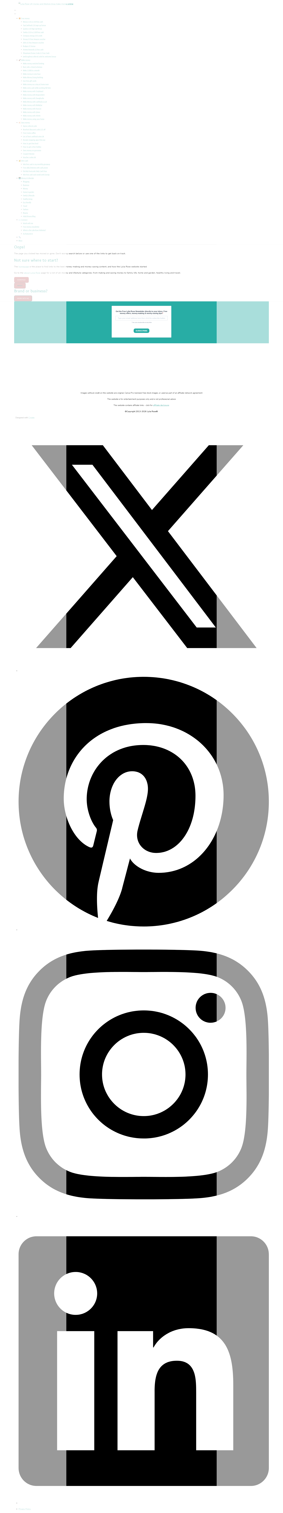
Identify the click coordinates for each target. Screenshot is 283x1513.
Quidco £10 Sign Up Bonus (32, 29)
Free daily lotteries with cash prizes (35, 168)
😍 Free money (24, 18)
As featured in (28, 234)
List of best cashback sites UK (33, 136)
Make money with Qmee (31, 112)
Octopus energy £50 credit (32, 36)
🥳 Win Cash (23, 161)
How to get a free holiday (32, 147)
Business (26, 185)
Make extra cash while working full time (37, 88)
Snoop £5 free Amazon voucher (34, 39)
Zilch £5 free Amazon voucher (33, 43)
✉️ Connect (23, 220)
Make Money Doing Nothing (33, 77)
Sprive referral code (30, 126)
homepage (24, 266)
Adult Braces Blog (29, 216)
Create (31, 417)
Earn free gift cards (29, 81)
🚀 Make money (24, 60)
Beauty (25, 213)
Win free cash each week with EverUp (36, 175)
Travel (25, 206)
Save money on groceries (32, 150)
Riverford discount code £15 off (34, 129)
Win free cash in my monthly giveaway (36, 164)
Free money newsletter (31, 227)
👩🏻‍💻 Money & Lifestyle (26, 178)
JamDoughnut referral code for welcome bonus (39, 56)
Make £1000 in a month (31, 70)
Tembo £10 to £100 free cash (33, 32)
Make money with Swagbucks (33, 98)
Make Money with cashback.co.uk (35, 102)
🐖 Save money (24, 123)
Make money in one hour (32, 74)
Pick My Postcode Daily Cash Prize (35, 171)
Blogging (26, 182)
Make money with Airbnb (31, 116)
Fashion (25, 209)
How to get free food (30, 143)
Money (25, 188)
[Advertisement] (141, 367)
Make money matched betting (33, 63)
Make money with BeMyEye (32, 105)
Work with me (28, 223)
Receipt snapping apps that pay (34, 140)
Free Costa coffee (29, 133)
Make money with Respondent (34, 95)
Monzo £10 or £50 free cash (33, 22)
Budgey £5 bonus (29, 46)
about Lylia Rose (32, 273)
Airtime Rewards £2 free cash (33, 50)
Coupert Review (28, 154)
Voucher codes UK (29, 157)
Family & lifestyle (28, 195)
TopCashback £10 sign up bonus (34, 25)
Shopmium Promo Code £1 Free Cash (36, 53)
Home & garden (28, 192)
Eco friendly (27, 202)
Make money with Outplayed (33, 91)
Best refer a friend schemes (32, 67)
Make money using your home (33, 119)
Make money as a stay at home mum (36, 84)
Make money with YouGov (32, 109)
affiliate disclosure (161, 405)
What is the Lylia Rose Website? (34, 230)
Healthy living (27, 199)
